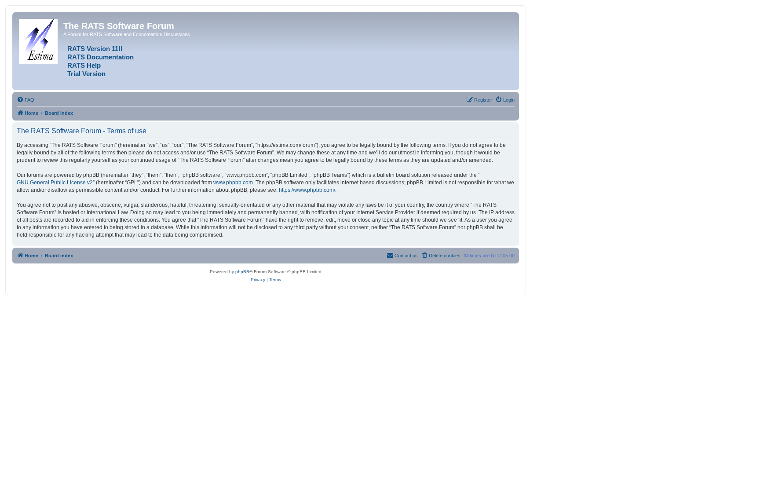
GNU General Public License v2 (55, 182)
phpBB (242, 271)
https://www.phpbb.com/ (307, 190)
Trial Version (86, 73)
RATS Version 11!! (95, 48)
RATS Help (84, 65)
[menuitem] (25, 100)
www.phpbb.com (233, 182)
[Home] (39, 40)
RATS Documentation (100, 57)
